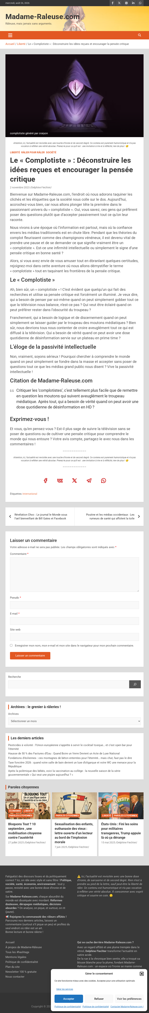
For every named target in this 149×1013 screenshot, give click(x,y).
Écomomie (15, 811)
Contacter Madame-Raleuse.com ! (127, 1006)
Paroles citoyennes (23, 787)
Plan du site (12, 967)
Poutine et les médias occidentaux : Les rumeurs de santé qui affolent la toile (110, 516)
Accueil (10, 942)
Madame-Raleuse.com (42, 16)
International (30, 493)
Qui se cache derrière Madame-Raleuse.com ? (105, 942)
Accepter (68, 998)
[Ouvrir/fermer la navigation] (10, 35)
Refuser (99, 998)
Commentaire (19, 554)
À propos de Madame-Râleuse (23, 947)
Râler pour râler (33, 152)
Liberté (15, 152)
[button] (142, 974)
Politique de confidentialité (68, 1006)
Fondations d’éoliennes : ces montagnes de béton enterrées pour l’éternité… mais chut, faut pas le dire (70, 758)
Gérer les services (64, 989)
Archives (13, 714)
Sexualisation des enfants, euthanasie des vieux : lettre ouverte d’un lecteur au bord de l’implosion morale (74, 833)
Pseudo (14, 597)
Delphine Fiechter (41, 187)
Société (51, 152)
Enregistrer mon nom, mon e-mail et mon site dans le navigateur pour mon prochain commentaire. (74, 645)
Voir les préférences (129, 998)
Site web (15, 629)
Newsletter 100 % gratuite (21, 971)
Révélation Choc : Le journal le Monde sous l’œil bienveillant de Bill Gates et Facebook (41, 516)
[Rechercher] (135, 684)
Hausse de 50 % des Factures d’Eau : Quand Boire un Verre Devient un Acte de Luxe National (64, 753)
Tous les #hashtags (17, 952)
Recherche (14, 676)
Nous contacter (14, 976)
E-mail (14, 613)
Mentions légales (15, 957)
